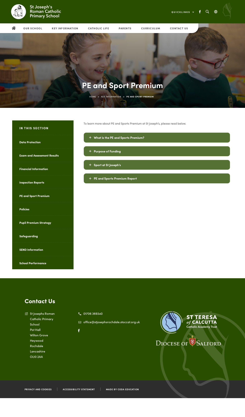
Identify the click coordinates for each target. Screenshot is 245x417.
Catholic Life (98, 28)
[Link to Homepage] (40, 12)
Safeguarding (28, 236)
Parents (125, 28)
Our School (32, 28)
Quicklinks (181, 12)
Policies (24, 209)
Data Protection (30, 142)
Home (92, 96)
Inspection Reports (31, 182)
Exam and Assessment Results (39, 155)
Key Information (65, 28)
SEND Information (31, 249)
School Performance (32, 263)
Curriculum (150, 28)
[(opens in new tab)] (188, 332)
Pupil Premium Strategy (35, 222)
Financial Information (33, 169)
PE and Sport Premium (34, 196)
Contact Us (179, 28)
